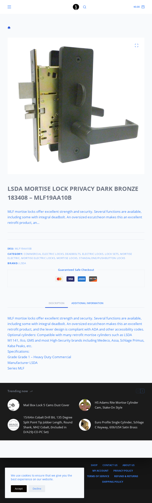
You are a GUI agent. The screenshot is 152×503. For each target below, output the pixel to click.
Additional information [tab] (87, 303)
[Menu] (9, 7)
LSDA (22, 263)
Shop (94, 465)
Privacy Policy (123, 470)
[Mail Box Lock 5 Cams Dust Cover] (13, 405)
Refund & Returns (126, 476)
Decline (37, 488)
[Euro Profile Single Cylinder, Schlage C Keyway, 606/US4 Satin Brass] (85, 425)
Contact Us (110, 465)
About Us (129, 465)
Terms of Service (98, 476)
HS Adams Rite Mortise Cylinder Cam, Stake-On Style (116, 404)
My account (100, 470)
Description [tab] (56, 303)
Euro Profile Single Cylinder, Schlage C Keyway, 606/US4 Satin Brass (119, 424)
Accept (19, 488)
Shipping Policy (112, 481)
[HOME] (9, 27)
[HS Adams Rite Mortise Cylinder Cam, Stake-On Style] (85, 405)
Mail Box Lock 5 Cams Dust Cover (46, 405)
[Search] (84, 7)
